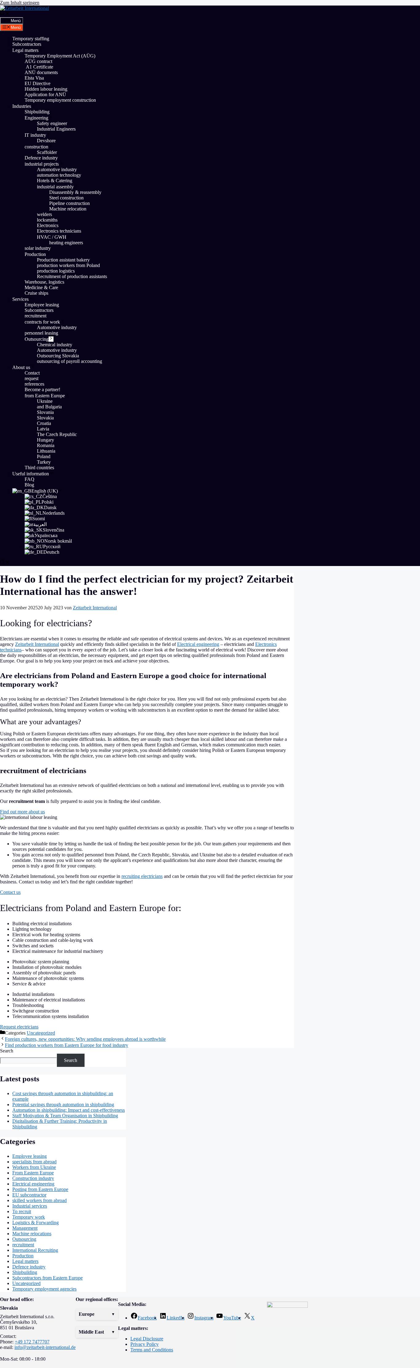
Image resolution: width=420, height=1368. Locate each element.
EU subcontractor (29, 1194)
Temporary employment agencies (44, 1288)
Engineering (36, 117)
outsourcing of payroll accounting (69, 361)
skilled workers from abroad (39, 1200)
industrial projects (42, 164)
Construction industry (33, 1178)
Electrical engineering (198, 644)
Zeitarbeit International (37, 644)
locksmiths (47, 219)
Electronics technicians (59, 231)
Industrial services (29, 1206)
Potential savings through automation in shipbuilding (63, 1104)
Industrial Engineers (56, 129)
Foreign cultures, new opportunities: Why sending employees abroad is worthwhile (85, 1039)
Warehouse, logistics (44, 282)
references (34, 384)
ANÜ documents (41, 72)
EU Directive (37, 83)
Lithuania (46, 451)
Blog (29, 484)
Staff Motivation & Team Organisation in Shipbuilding (65, 1115)
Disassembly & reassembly (75, 192)
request (31, 378)
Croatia (44, 423)
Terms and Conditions (151, 1349)
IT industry (35, 135)
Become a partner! (42, 389)
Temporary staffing (30, 38)
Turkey (44, 462)
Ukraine (45, 401)
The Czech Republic (57, 434)
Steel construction (66, 197)
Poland (43, 456)
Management (25, 1228)
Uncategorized (41, 1033)
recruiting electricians (142, 876)
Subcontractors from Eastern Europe (47, 1277)
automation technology (59, 175)
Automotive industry (57, 169)
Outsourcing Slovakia (58, 355)
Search (6, 1050)
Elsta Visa (34, 78)
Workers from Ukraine (34, 1167)
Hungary (45, 439)
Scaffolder (47, 152)
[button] (97, 1314)
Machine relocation (68, 208)
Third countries (39, 467)
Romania (45, 445)
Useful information (30, 473)
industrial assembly (55, 186)
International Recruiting (35, 1250)
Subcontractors (26, 44)
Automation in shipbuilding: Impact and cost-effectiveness (68, 1110)
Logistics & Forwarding (35, 1222)
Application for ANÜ (45, 94)
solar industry (38, 248)
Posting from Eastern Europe (40, 1189)
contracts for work (42, 321)
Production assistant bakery (63, 259)
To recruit (21, 1211)
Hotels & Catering (54, 180)
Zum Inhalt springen (19, 2)
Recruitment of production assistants (72, 276)
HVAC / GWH (51, 237)
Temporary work (28, 1217)
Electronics (47, 225)
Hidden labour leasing (46, 89)
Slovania (45, 412)
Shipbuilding (37, 111)
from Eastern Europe (45, 395)
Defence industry (41, 157)
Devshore (46, 140)
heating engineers (66, 242)
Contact (32, 372)
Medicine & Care (41, 287)
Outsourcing (37, 339)
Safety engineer (52, 123)
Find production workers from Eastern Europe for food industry (66, 1045)
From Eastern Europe (33, 1172)
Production (35, 254)
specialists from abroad (34, 1161)
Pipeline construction (69, 203)
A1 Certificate (39, 66)
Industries (21, 106)
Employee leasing (42, 304)
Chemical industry (54, 344)
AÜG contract (38, 61)
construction (36, 146)
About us (21, 367)
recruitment (35, 315)
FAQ (29, 479)
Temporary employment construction (60, 100)
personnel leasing (41, 333)
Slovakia (45, 417)
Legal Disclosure (146, 1338)
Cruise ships (36, 293)
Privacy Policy (144, 1344)
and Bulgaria (49, 406)
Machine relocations (31, 1233)
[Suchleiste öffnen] (5, 14)
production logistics (56, 270)
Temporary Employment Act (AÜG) (60, 55)
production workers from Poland (68, 265)
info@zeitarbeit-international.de (45, 1347)
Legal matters (25, 50)
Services (20, 299)
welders (44, 214)
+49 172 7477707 (32, 1341)
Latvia (43, 428)
